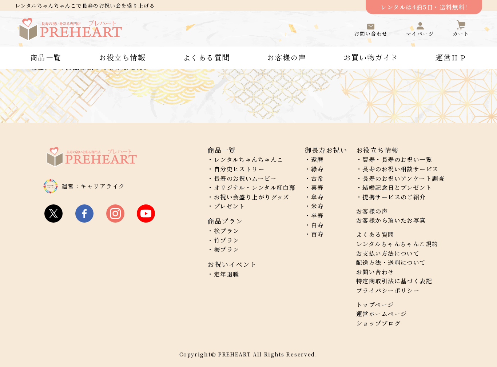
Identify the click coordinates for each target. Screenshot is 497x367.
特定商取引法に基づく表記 (394, 281)
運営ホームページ (381, 314)
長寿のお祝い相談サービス (400, 169)
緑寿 (317, 169)
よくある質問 (206, 57)
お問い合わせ (375, 272)
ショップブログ (378, 323)
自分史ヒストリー (239, 169)
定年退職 (226, 274)
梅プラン (226, 249)
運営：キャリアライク (93, 186)
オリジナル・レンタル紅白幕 (255, 187)
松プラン (226, 231)
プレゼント (229, 206)
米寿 (317, 206)
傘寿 (317, 197)
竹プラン (226, 240)
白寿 (317, 225)
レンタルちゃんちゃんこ (248, 159)
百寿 (317, 234)
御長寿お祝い (326, 150)
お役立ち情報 (122, 57)
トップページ (375, 304)
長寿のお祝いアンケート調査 (403, 178)
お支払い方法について (388, 253)
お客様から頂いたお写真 (391, 220)
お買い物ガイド (370, 57)
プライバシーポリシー (388, 290)
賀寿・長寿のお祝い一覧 (397, 159)
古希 (317, 178)
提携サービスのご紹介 (394, 197)
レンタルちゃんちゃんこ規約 (397, 244)
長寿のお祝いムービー (245, 178)
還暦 (317, 159)
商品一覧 (45, 57)
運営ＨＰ (451, 57)
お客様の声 (286, 57)
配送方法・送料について (391, 262)
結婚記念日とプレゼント (397, 187)
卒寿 (317, 215)
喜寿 (317, 187)
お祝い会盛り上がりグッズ (252, 197)
